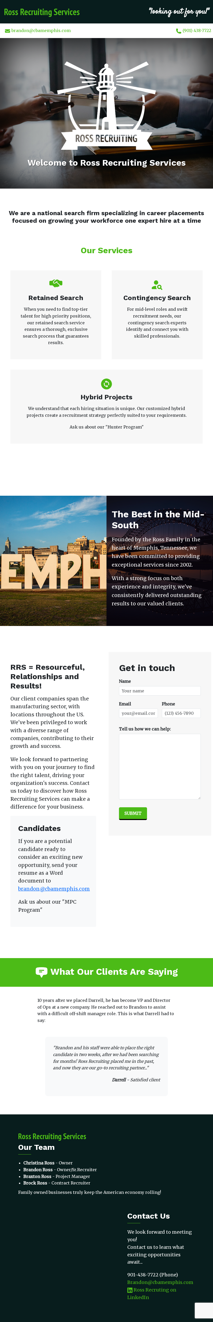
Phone (168, 703)
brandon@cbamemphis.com (40, 30)
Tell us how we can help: (145, 728)
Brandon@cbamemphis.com (160, 1282)
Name (125, 681)
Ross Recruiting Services (42, 11)
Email (125, 703)
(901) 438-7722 (196, 30)
